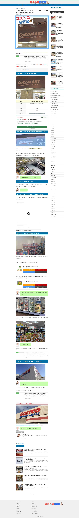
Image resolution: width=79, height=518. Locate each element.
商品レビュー (33, 4)
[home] (25, 438)
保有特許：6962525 (35, 513)
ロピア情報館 (34, 508)
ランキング (39, 4)
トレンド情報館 (34, 511)
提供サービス (19, 511)
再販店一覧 (60, 4)
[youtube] (24, 438)
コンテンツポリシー (35, 505)
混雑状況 (53, 4)
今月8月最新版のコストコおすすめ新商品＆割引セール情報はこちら (27, 425)
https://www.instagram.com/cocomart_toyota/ (37, 113)
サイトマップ (19, 501)
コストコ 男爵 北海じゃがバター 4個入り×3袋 (30, 281)
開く (28, 69)
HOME (19, 4)
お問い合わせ (19, 513)
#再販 (23, 443)
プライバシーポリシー (35, 506)
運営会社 (18, 508)
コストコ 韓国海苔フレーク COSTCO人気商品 (30, 266)
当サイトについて (34, 501)
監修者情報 (18, 505)
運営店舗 (18, 506)
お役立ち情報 (46, 4)
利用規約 (33, 503)
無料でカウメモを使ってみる (32, 126)
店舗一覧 (26, 4)
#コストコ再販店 (19, 443)
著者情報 (18, 503)
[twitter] (21, 438)
